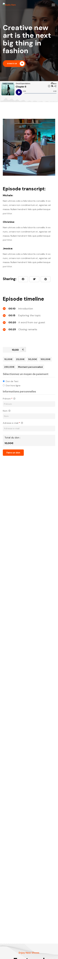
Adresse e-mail (11, 423)
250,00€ (9, 366)
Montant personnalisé (30, 366)
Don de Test (12, 381)
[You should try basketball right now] (45, 279)
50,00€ (32, 359)
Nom (5, 410)
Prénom (7, 398)
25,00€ (20, 359)
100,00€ (46, 359)
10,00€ (8, 359)
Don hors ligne (13, 385)
